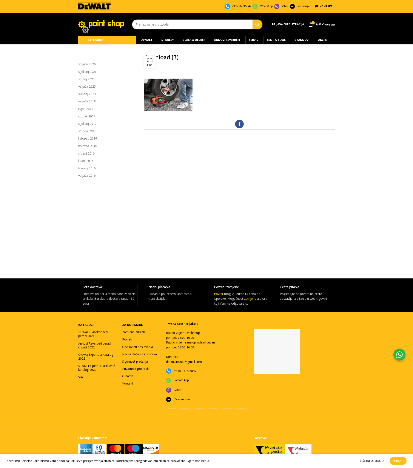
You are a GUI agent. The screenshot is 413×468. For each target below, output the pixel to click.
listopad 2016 (87, 138)
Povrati (127, 339)
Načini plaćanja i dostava (139, 354)
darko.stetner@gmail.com (184, 362)
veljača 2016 (87, 175)
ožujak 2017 (86, 116)
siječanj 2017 (87, 124)
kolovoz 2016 (87, 146)
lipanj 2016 (85, 161)
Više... (82, 377)
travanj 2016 (87, 168)
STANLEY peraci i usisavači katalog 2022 (97, 368)
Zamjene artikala (134, 332)
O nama (127, 376)
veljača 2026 (87, 64)
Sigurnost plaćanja (135, 361)
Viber (285, 6)
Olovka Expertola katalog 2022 (95, 356)
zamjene (250, 298)
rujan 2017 (85, 109)
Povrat (218, 294)
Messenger (304, 6)
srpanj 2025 (86, 79)
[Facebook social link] (239, 124)
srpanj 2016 (86, 153)
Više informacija (372, 461)
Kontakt (127, 383)
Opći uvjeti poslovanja (137, 347)
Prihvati (398, 461)
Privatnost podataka (136, 369)
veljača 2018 (87, 101)
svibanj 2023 (87, 94)
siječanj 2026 (87, 72)
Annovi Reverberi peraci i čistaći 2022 (95, 345)
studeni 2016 (87, 131)
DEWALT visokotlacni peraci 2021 (93, 334)
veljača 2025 (87, 86)
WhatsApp (266, 6)
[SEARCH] (257, 24)
